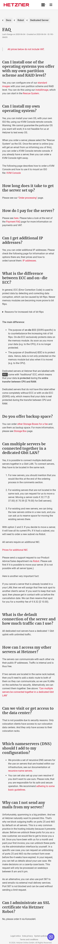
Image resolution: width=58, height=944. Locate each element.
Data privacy (27, 936)
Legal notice (15, 936)
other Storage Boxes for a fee (32, 424)
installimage (41, 89)
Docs (8, 20)
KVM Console (14, 173)
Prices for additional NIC (15, 550)
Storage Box (20, 431)
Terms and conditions (29, 939)
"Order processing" (27, 197)
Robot (21, 20)
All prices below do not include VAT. (26, 49)
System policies (41, 936)
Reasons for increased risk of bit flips (24, 311)
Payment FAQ (13, 221)
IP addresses (29, 260)
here (16, 218)
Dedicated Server (39, 20)
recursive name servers (20, 770)
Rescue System (31, 93)
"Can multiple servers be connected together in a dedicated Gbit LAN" (28, 692)
